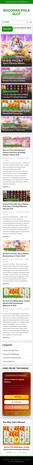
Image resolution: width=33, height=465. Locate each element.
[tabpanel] (16, 440)
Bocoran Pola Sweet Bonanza (12, 75)
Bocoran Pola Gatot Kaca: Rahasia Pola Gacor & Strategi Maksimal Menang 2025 (15, 97)
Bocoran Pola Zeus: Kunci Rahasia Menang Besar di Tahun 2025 (16, 2)
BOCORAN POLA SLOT (16, 12)
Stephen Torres (8, 158)
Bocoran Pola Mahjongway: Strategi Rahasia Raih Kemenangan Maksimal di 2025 (16, 113)
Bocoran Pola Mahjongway (11, 108)
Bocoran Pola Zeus (9, 57)
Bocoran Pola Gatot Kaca (10, 91)
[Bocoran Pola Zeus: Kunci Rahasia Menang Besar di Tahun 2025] (16, 50)
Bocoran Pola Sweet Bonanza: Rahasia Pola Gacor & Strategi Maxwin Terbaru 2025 (14, 80)
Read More (6, 187)
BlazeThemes (20, 461)
